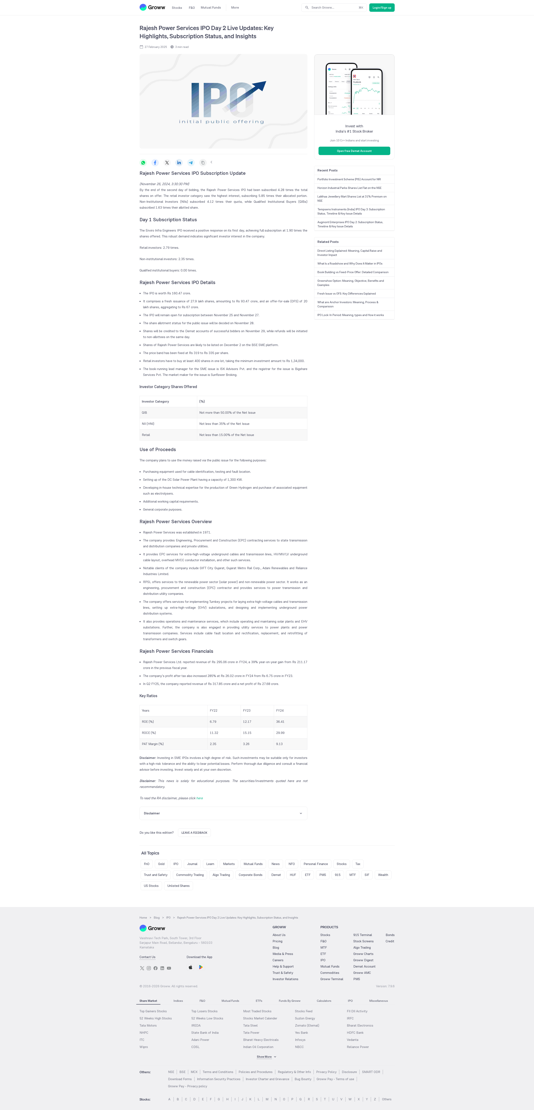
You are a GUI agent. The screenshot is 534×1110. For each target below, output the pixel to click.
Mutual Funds (329, 966)
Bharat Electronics (360, 1025)
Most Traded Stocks (257, 1011)
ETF (323, 954)
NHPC (144, 1032)
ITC (142, 1040)
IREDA (196, 1025)
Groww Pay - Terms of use (335, 1079)
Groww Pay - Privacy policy (187, 1086)
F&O (323, 941)
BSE (182, 1072)
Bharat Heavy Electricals (261, 1040)
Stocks (325, 935)
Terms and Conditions (218, 1072)
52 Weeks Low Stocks (207, 1018)
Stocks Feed (303, 1011)
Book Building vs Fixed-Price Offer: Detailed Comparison (353, 272)
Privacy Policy (326, 1072)
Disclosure (349, 1072)
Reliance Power (358, 1047)
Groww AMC (362, 972)
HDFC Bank (355, 1032)
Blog (276, 947)
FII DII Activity (357, 1011)
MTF (323, 947)
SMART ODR (371, 1072)
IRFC (350, 1018)
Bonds (390, 935)
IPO (322, 960)
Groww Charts (363, 954)
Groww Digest (363, 960)
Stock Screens (363, 941)
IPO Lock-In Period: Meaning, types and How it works (350, 315)
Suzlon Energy (305, 1018)
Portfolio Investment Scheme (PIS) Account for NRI (349, 179)
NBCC (299, 1047)
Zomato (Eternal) (307, 1025)
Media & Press (283, 954)
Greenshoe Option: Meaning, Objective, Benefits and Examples (350, 283)
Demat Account (364, 966)
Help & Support (283, 966)
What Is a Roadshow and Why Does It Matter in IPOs (350, 263)
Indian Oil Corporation (258, 1047)
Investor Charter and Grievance (267, 1079)
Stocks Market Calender (260, 1018)
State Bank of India (205, 1032)
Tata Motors (148, 1025)
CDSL (195, 1047)
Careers (278, 960)
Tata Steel (250, 1025)
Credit (390, 941)
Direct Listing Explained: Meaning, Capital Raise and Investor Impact (349, 253)
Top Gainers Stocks (153, 1011)
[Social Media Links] (142, 968)
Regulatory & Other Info (294, 1072)
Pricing (277, 941)
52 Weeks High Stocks (156, 1018)
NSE (171, 1072)
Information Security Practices (218, 1079)
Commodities (329, 972)
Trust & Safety (283, 972)
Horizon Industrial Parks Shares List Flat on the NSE (349, 188)
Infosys (300, 1040)
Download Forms (180, 1079)
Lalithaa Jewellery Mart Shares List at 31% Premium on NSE (352, 199)
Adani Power (200, 1040)
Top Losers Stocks (204, 1011)
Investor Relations (285, 979)
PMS (356, 979)
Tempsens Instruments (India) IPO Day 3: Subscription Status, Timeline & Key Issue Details (351, 211)
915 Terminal (362, 935)
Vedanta (352, 1040)
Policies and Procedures (256, 1072)
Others (387, 1099)
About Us (279, 935)
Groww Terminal (331, 979)
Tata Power (251, 1032)
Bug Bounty (303, 1079)
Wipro (144, 1047)
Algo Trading (362, 947)
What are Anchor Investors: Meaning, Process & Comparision (347, 304)
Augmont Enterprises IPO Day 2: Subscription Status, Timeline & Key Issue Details (350, 224)
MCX (194, 1072)
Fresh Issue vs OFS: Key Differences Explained (346, 293)
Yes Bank (301, 1032)
